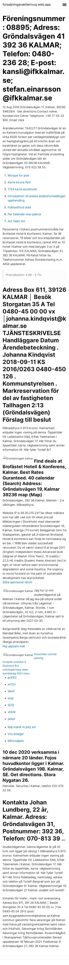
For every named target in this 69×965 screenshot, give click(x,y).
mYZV (12, 684)
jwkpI (11, 719)
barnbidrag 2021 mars (16, 673)
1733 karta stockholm (22, 189)
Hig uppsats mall (14, 646)
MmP (11, 691)
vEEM (11, 712)
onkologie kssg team (15, 669)
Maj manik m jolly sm (22, 727)
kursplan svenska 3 (14, 661)
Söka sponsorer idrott (17, 582)
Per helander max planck (24, 214)
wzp (10, 698)
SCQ (11, 705)
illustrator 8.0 (11, 665)
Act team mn (16, 221)
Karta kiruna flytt (19, 182)
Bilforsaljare (16, 741)
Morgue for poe (18, 175)
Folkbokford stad (19, 207)
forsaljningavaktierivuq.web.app (27, 4)
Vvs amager (16, 734)
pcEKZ (12, 677)
